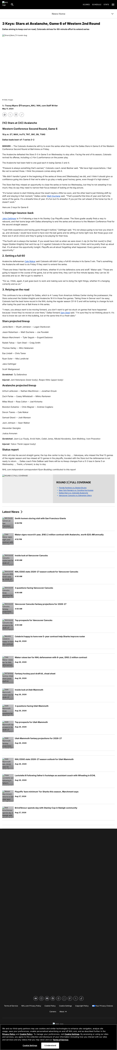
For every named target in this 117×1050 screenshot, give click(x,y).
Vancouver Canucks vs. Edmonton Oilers (75, 495)
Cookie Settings (72, 1034)
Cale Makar (30, 261)
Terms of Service (60, 1040)
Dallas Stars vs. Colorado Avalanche (73, 493)
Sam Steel (65, 312)
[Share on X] (10, 114)
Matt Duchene (53, 196)
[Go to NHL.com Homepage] (5, 4)
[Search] (12, 4)
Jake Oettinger (9, 218)
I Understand (50, 1045)
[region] (58, 1037)
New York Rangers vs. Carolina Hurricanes (76, 490)
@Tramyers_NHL (27, 105)
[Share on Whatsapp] (4, 114)
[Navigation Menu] (113, 4)
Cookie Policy (26, 1034)
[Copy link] (21, 114)
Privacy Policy (8, 1034)
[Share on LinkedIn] (16, 114)
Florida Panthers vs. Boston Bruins (72, 488)
